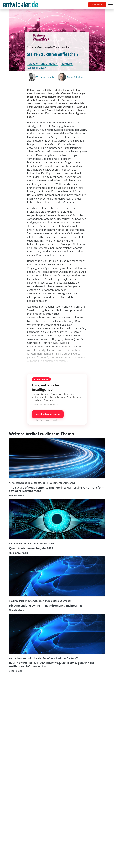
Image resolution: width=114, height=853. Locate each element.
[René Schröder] (62, 77)
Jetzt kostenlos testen (48, 414)
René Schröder (75, 77)
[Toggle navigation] (21, 4)
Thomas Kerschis (45, 77)
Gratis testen (97, 4)
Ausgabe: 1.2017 (36, 67)
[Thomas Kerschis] (31, 77)
